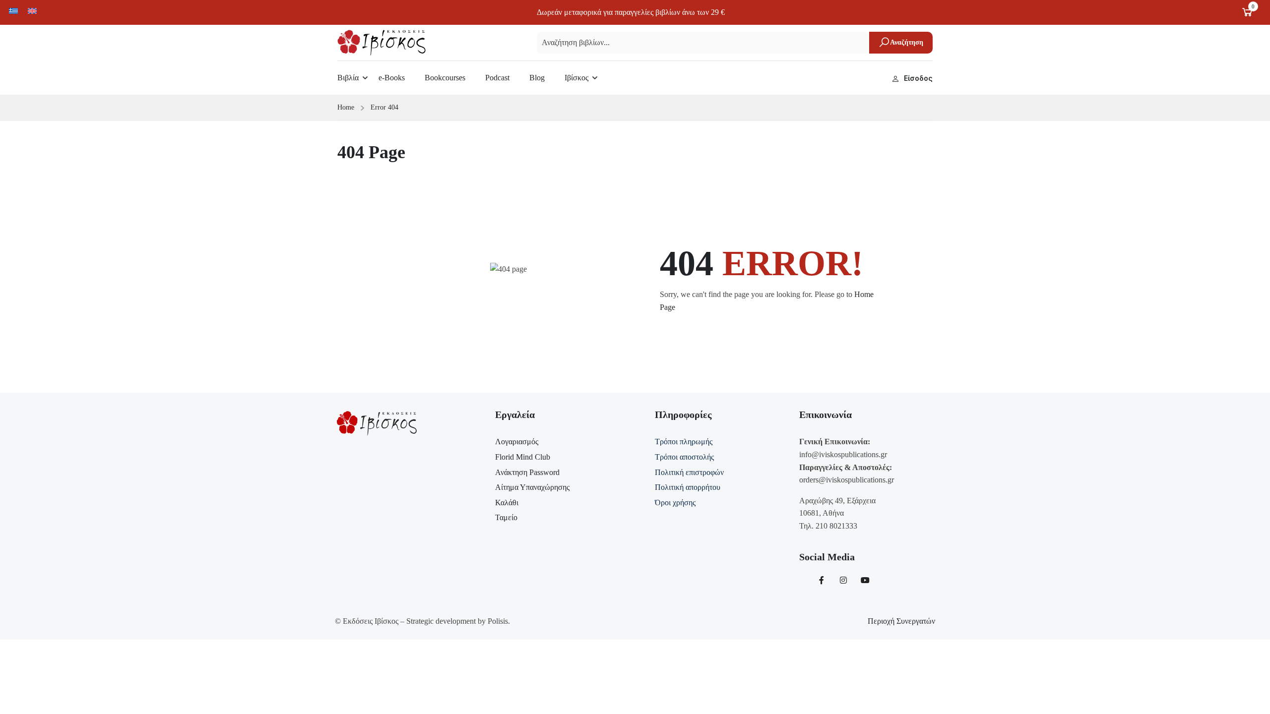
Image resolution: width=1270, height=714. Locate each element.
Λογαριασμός (516, 441)
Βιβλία (348, 77)
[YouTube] (865, 580)
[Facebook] (821, 580)
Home (345, 107)
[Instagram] (843, 580)
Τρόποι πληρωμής (683, 441)
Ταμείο (506, 517)
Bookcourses (445, 77)
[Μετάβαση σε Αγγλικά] (32, 10)
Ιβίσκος (576, 77)
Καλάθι (506, 502)
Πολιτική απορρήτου (687, 487)
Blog (537, 77)
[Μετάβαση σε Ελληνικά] (13, 10)
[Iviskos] (381, 42)
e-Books (392, 77)
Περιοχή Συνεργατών (901, 621)
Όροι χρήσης (675, 502)
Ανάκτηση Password (527, 472)
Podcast (497, 77)
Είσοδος (918, 78)
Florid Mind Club (522, 457)
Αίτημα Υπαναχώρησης (532, 487)
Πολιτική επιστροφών (689, 472)
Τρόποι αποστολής (684, 457)
